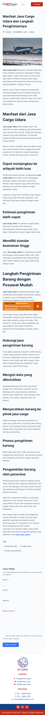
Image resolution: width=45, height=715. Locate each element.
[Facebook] (18, 707)
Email (5, 590)
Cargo (31, 32)
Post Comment (11, 645)
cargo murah (26, 546)
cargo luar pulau (10, 546)
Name (5, 580)
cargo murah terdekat (12, 551)
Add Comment (9, 611)
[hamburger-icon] (23, 4)
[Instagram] (22, 707)
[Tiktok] (27, 707)
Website (6, 600)
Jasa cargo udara (22, 534)
